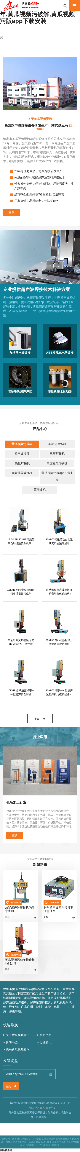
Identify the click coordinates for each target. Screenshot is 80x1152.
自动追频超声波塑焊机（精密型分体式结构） (59, 591)
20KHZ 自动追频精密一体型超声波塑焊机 (20, 692)
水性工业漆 (11, 1142)
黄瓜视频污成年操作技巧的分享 (20, 961)
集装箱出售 (49, 1139)
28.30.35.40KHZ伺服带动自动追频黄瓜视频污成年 (20, 541)
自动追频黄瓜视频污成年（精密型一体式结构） (21, 642)
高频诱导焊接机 (22, 473)
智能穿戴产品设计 (26, 1142)
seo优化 (16, 1139)
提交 (9, 1086)
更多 (11, 212)
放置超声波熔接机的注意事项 (20, 909)
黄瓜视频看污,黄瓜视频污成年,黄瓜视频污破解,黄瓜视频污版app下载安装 (37, 14)
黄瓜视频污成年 (22, 444)
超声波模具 (22, 453)
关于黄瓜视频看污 (18, 1035)
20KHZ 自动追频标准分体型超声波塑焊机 (59, 642)
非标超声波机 (57, 444)
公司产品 (46, 1035)
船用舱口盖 (54, 1145)
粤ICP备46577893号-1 (42, 1107)
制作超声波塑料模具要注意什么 (58, 909)
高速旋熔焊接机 (57, 463)
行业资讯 (46, 1042)
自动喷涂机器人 (64, 1139)
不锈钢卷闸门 (30, 1145)
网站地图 (6, 1150)
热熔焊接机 (57, 453)
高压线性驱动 (58, 1142)
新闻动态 (12, 1042)
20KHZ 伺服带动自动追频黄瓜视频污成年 (59, 541)
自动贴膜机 (38, 1139)
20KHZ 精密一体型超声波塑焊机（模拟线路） (59, 692)
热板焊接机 (22, 463)
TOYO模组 (42, 1145)
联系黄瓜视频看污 (18, 1049)
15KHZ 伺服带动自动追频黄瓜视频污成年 (20, 591)
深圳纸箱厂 (26, 1139)
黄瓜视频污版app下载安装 (57, 476)
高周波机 (40, 489)
